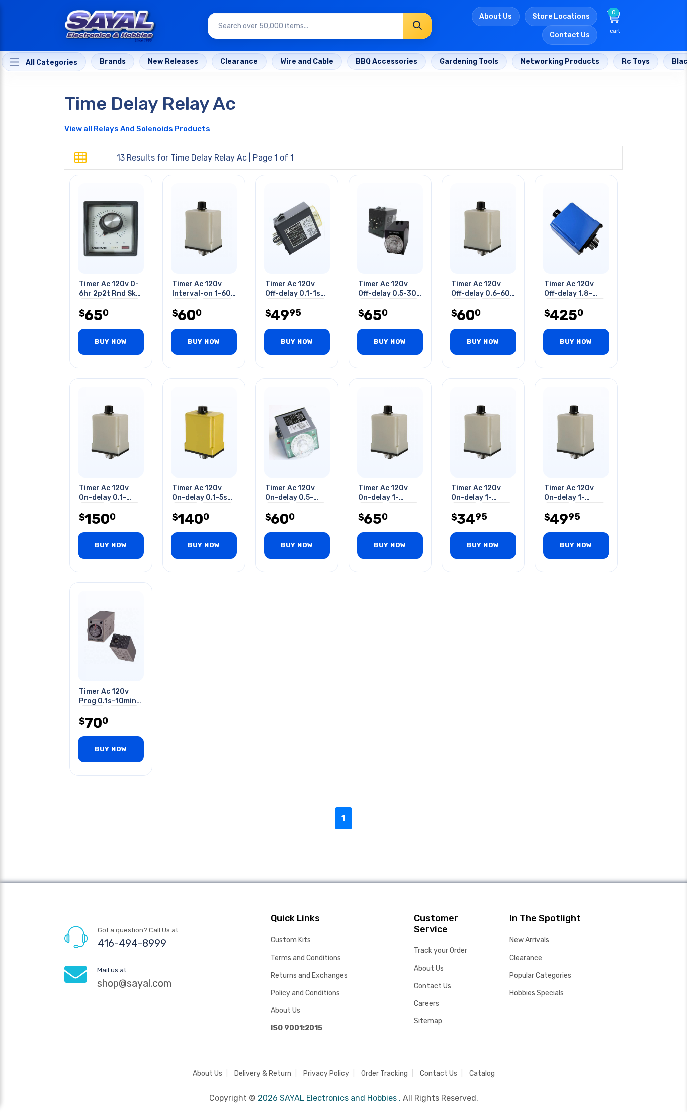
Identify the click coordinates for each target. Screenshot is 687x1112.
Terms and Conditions (306, 958)
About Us (495, 16)
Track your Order (440, 950)
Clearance (525, 958)
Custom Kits (291, 940)
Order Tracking (384, 1073)
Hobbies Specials (536, 993)
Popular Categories (540, 975)
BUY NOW (111, 341)
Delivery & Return (262, 1073)
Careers (426, 1003)
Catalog (482, 1073)
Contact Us (570, 35)
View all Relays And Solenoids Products (137, 128)
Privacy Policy (326, 1073)
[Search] (417, 26)
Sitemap (428, 1021)
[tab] (80, 158)
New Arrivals (529, 940)
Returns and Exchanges (309, 975)
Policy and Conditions (305, 993)
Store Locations (561, 16)
